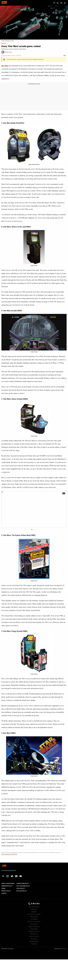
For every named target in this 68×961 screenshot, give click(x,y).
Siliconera (34, 919)
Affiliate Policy (21, 891)
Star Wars (4, 65)
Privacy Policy (6, 891)
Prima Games (34, 916)
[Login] (65, 3)
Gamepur (34, 912)
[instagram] (7, 876)
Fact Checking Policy (23, 886)
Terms (3, 888)
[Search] (54, 3)
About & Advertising (7, 883)
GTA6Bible (34, 944)
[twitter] (12, 876)
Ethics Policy (20, 888)
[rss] (3, 876)
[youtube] (20, 876)
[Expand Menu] (61, 3)
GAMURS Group (63, 948)
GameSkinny (34, 929)
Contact (4, 893)
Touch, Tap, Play (34, 936)
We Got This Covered (34, 921)
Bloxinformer (34, 941)
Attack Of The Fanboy (34, 914)
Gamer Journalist (34, 926)
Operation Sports (34, 931)
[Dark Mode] (58, 3)
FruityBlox (34, 939)
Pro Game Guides (34, 907)
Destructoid (34, 924)
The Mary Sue (34, 934)
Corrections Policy (22, 883)
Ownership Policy (6, 886)
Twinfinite (34, 909)
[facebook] (16, 876)
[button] (33, 529)
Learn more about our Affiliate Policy (9, 854)
